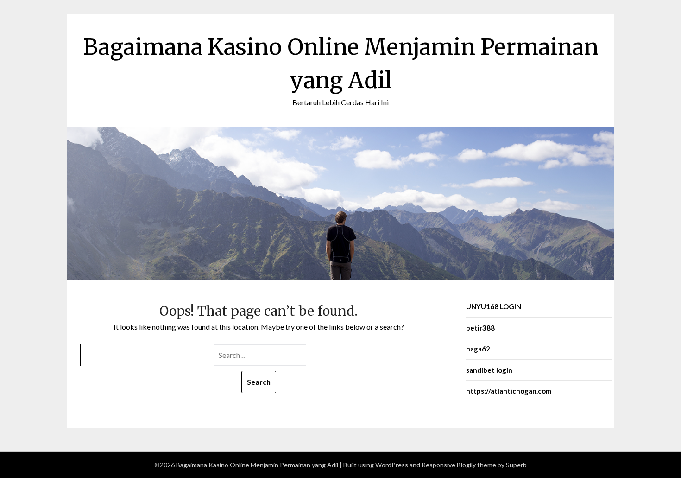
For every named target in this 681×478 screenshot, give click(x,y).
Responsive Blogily (449, 465)
